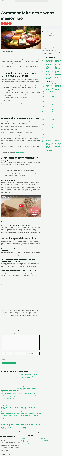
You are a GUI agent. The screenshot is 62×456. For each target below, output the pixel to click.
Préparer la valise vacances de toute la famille (58, 74)
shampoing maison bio (21, 152)
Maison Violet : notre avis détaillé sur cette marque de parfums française (30, 426)
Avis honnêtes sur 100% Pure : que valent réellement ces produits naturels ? (10, 407)
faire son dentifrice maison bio (31, 190)
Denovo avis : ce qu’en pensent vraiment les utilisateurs (30, 406)
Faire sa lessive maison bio (14, 279)
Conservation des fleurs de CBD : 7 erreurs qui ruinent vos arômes (11, 389)
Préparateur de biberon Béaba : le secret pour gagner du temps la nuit (49, 64)
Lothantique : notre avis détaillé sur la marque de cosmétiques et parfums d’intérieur (10, 426)
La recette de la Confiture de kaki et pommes (58, 143)
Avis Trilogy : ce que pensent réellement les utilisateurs (29, 387)
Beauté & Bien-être (8, 8)
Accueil (2, 8)
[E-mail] (3, 321)
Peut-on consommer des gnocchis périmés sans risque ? (49, 88)
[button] (31, 1)
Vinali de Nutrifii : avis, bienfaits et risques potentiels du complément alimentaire (49, 146)
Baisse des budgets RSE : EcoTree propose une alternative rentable (58, 65)
